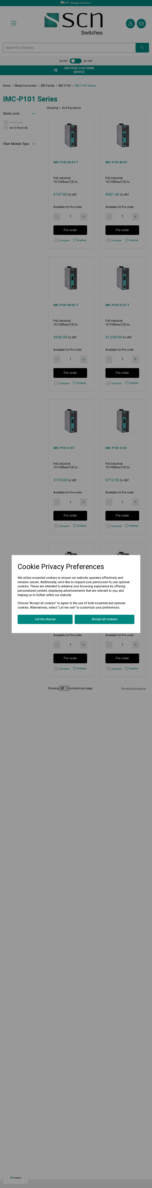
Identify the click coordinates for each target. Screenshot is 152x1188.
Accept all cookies (104, 619)
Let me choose (45, 619)
